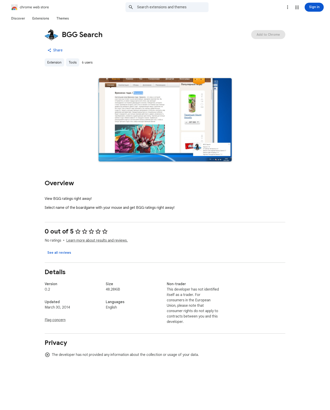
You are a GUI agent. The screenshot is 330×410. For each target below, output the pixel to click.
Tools (73, 62)
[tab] (18, 18)
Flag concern (55, 320)
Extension (54, 62)
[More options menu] (287, 7)
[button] (297, 7)
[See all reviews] (59, 252)
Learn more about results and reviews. (97, 240)
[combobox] (173, 7)
